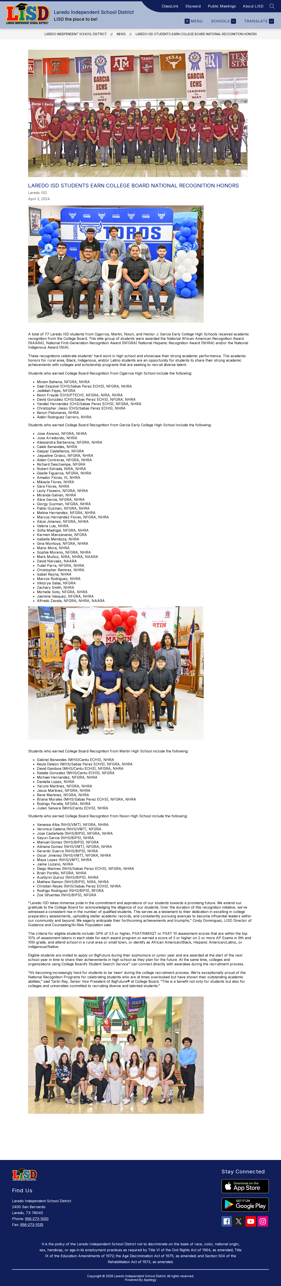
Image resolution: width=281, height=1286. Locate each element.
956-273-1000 (37, 1218)
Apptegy (150, 1280)
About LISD (253, 6)
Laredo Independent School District (76, 34)
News (121, 34)
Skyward (193, 6)
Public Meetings (222, 6)
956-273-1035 (31, 1224)
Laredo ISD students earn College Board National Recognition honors (196, 34)
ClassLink (170, 6)
